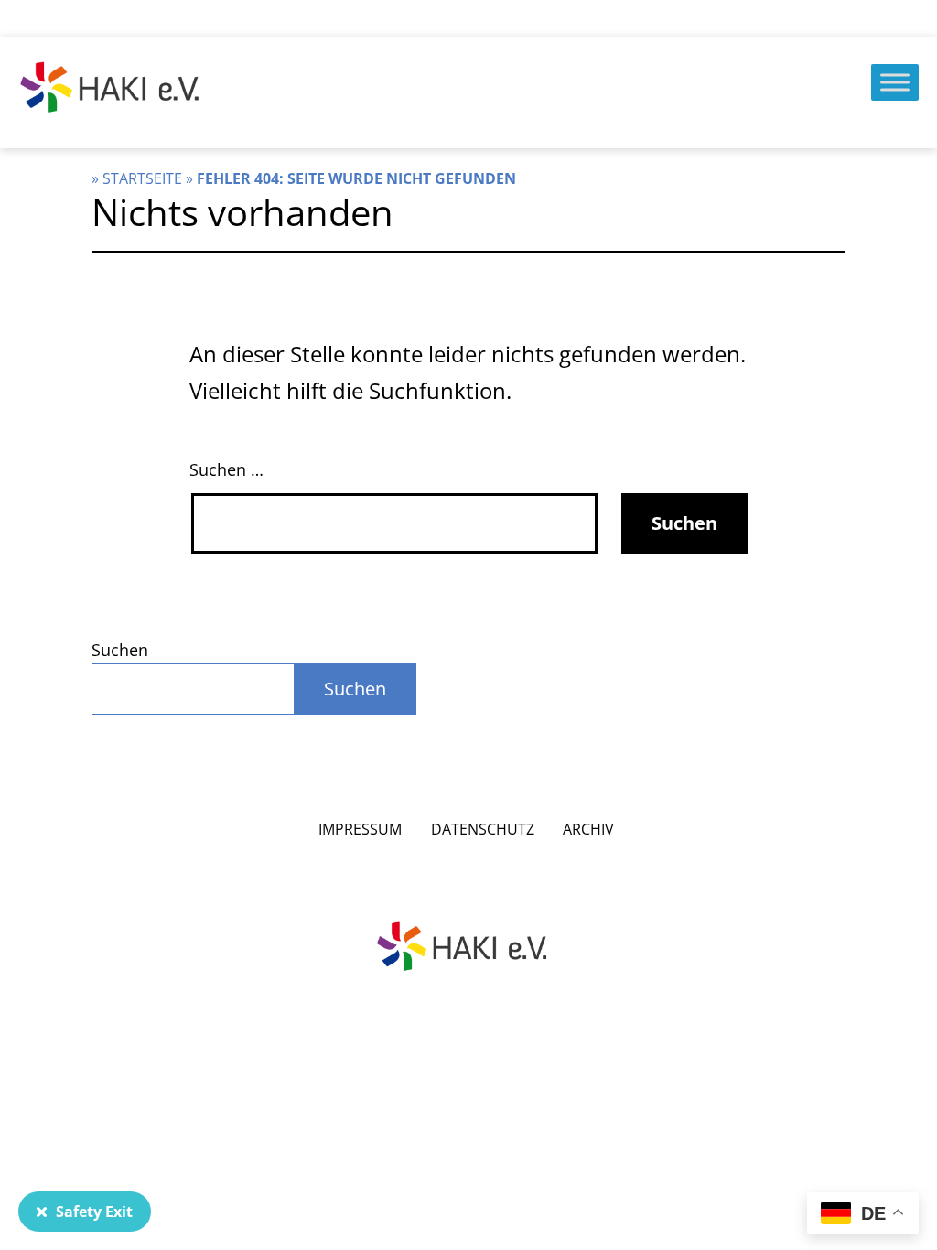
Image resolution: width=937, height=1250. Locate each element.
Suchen (120, 650)
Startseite (142, 178)
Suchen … (226, 469)
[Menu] (895, 82)
